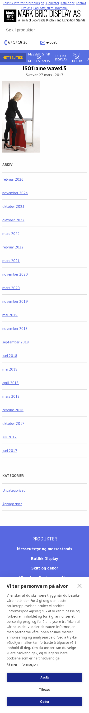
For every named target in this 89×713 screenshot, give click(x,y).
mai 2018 (10, 369)
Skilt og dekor (77, 57)
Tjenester (52, 3)
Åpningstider (12, 503)
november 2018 (15, 328)
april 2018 (10, 382)
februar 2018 (12, 409)
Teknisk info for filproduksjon (23, 3)
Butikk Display (61, 57)
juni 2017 (9, 450)
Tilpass (44, 689)
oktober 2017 (13, 423)
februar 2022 (12, 247)
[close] (79, 585)
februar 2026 (12, 179)
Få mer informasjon (22, 664)
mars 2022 (11, 233)
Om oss (26, 8)
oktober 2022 (13, 220)
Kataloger (68, 3)
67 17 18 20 (18, 42)
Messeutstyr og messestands (39, 57)
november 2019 (15, 301)
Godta (44, 701)
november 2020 (15, 274)
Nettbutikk (13, 57)
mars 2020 (11, 287)
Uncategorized (13, 490)
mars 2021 (11, 260)
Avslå (44, 677)
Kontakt (81, 3)
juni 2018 (9, 355)
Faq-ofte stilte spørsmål (50, 8)
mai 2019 (10, 314)
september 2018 (15, 342)
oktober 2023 (13, 206)
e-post (51, 42)
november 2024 (15, 192)
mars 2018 (11, 396)
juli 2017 (9, 437)
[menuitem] (23, 2)
